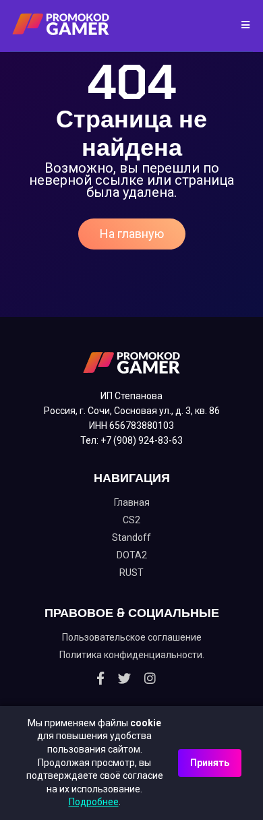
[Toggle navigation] (241, 25)
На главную (132, 234)
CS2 (131, 520)
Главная (132, 502)
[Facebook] (100, 678)
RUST (131, 572)
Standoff (131, 537)
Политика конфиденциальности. (131, 654)
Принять (209, 762)
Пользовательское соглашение (132, 637)
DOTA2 (132, 555)
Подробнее (94, 801)
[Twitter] (124, 678)
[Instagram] (150, 678)
